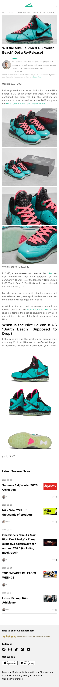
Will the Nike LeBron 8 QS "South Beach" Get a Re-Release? (37, 12)
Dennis (15, 58)
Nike (49, 273)
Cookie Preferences (12, 678)
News (13, 12)
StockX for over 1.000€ (39, 309)
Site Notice (45, 672)
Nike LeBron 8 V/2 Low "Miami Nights (25, 103)
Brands (5, 672)
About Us (7, 675)
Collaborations (29, 672)
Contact (36, 675)
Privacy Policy (22, 675)
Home (5, 12)
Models (15, 672)
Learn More (37, 77)
